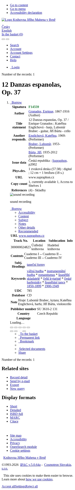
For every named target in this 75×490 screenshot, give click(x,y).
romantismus (46, 275)
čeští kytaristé (52, 278)
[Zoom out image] (16, 327)
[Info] (28, 327)
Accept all (8, 486)
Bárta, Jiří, (35, 152)
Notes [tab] (22, 224)
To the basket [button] (28, 334)
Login (15, 67)
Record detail (19, 377)
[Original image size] (20, 327)
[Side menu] (3, 39)
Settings (20, 486)
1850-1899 (34, 286)
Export (14, 385)
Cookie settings (20, 450)
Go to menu (18, 9)
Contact (15, 56)
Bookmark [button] (26, 341)
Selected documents (31, 349)
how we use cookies (39, 479)
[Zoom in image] (11, 327)
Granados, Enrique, (41, 111)
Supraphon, (60, 160)
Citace (14, 421)
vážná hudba (35, 271)
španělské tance (55, 282)
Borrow (16, 102)
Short (13, 406)
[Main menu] (7, 39)
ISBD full (16, 414)
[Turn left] (11, 331)
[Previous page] (20, 331)
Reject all (31, 486)
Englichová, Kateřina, (43, 135)
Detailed (15, 410)
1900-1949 (52, 286)
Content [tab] (23, 216)
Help (13, 60)
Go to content (19, 5)
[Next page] (24, 331)
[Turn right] (16, 331)
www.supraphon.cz (31, 235)
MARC (15, 417)
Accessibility (18, 439)
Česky (6, 27)
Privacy (15, 443)
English (7, 30)
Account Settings (21, 52)
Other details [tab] (26, 227)
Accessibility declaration (26, 12)
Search (14, 45)
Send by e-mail (20, 381)
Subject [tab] (23, 220)
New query (17, 388)
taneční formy (36, 264)
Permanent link (29, 337)
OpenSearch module (23, 447)
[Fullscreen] (24, 327)
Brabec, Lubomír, (40, 144)
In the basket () (12, 34)
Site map (15, 435)
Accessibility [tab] (26, 212)
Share (22, 352)
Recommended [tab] (28, 231)
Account (15, 49)
